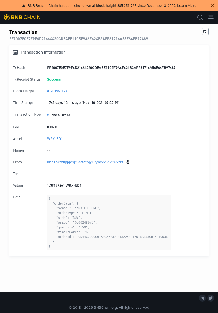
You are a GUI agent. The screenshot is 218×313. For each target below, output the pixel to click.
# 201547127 (57, 90)
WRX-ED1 (55, 138)
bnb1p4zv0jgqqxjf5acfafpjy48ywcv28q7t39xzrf (85, 162)
